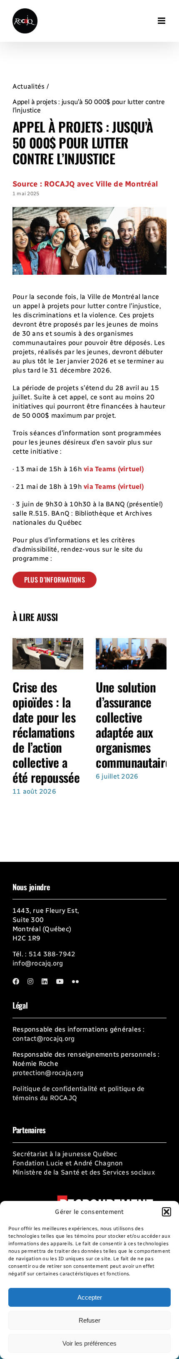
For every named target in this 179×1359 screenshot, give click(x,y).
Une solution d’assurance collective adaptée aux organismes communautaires (136, 724)
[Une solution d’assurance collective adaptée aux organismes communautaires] (131, 642)
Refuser (89, 1320)
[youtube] (60, 981)
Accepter (89, 1297)
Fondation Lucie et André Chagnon (67, 1163)
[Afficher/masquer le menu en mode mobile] (162, 17)
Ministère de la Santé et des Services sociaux (83, 1172)
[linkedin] (44, 981)
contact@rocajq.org (43, 1038)
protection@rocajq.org (47, 1073)
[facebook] (15, 981)
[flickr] (75, 981)
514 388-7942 (52, 954)
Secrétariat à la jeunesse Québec (64, 1154)
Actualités (28, 86)
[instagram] (30, 981)
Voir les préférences (89, 1343)
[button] (166, 1212)
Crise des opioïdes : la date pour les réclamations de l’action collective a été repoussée (46, 732)
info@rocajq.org (37, 963)
